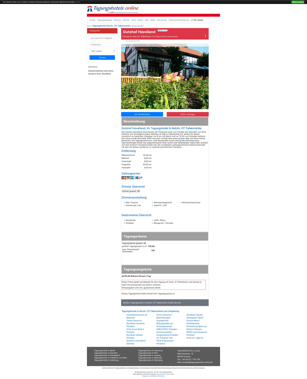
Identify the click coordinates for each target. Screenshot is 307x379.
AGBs (152, 20)
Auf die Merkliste (142, 114)
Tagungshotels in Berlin (104, 350)
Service (117, 20)
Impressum (162, 20)
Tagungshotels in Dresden (106, 353)
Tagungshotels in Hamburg (106, 360)
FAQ (146, 20)
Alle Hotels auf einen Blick (165, 374)
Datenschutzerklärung (179, 20)
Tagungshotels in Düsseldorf (107, 355)
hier (179, 302)
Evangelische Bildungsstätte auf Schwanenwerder (164, 323)
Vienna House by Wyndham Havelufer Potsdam (135, 323)
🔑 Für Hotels (197, 20)
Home (92, 20)
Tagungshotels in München (150, 357)
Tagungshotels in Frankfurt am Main (110, 357)
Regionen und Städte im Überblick (153, 376)
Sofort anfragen (187, 114)
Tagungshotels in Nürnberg (150, 360)
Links (133, 20)
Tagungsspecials (104, 20)
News (140, 20)
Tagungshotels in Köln (148, 353)
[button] (127, 76)
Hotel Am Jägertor (195, 338)
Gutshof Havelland (137, 26)
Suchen (102, 57)
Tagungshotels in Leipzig (149, 355)
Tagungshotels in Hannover (150, 350)
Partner (126, 20)
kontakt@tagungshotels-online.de (197, 362)
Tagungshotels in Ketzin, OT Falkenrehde (148, 302)
